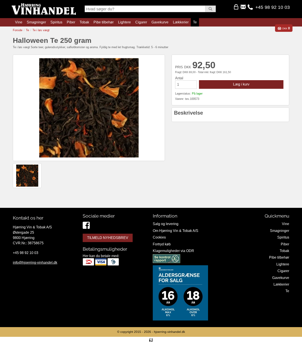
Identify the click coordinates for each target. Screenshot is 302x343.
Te (195, 22)
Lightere (124, 22)
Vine (18, 22)
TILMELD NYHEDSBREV (107, 238)
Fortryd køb (162, 244)
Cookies (159, 237)
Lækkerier (181, 22)
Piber (71, 22)
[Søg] (210, 9)
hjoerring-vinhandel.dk (169, 332)
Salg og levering (165, 224)
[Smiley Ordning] (166, 260)
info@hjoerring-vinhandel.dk (35, 262)
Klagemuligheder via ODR (173, 251)
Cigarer (141, 22)
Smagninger (36, 22)
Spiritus (56, 22)
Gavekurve (159, 22)
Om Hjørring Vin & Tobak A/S (175, 231)
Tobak (84, 22)
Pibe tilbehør (104, 22)
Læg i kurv (241, 84)
